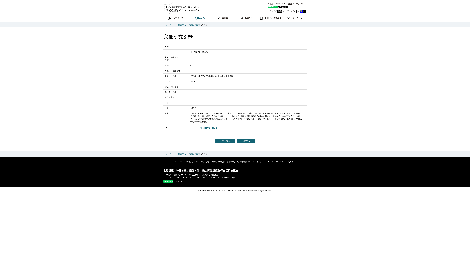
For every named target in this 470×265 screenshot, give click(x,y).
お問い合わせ (296, 18)
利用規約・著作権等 (272, 18)
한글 (290, 4)
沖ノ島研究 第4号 (208, 128)
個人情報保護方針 (243, 162)
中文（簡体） (301, 4)
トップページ (177, 18)
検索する (201, 18)
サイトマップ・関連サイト (286, 162)
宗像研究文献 (195, 25)
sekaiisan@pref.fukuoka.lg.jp (222, 177)
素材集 (224, 18)
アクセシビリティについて (263, 162)
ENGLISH (280, 4)
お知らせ (248, 18)
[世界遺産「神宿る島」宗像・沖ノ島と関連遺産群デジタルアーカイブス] (182, 11)
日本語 (270, 4)
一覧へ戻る (225, 141)
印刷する (246, 141)
